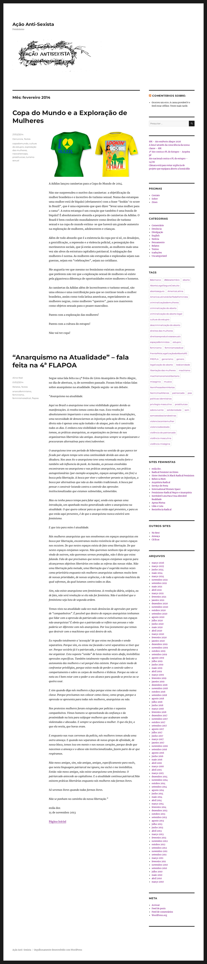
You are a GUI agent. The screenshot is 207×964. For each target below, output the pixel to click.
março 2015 (158, 773)
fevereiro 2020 (159, 637)
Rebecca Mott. (159, 479)
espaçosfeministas (159, 342)
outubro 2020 (159, 610)
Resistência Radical (161, 509)
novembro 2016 (160, 746)
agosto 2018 (158, 698)
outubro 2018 (158, 691)
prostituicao (18, 157)
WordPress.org (159, 915)
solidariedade (174, 410)
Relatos (16, 387)
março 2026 (158, 562)
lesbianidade (183, 364)
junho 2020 (157, 624)
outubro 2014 (158, 783)
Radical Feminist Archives (165, 472)
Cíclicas (155, 539)
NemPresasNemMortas (162, 387)
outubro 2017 (158, 722)
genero (180, 359)
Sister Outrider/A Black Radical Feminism (173, 475)
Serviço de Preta (160, 485)
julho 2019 (157, 661)
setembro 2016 (159, 749)
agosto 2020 (158, 617)
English (156, 235)
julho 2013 (157, 824)
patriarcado (178, 393)
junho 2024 (157, 569)
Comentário (158, 225)
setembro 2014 (159, 786)
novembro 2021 (160, 579)
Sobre (155, 198)
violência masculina (160, 438)
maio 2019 (157, 668)
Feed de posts (159, 908)
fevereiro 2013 (159, 837)
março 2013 (157, 834)
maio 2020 (157, 627)
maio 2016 (157, 759)
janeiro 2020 (158, 641)
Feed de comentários (162, 912)
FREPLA (154, 359)
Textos (27, 139)
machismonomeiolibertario (164, 376)
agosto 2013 (158, 820)
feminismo (18, 394)
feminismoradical (21, 398)
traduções (157, 252)
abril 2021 (157, 590)
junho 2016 (157, 756)
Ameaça (156, 536)
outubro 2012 (158, 844)
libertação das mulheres (163, 370)
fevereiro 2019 (159, 678)
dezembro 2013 (159, 810)
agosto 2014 (158, 790)
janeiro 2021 (158, 600)
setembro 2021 (159, 583)
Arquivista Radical (161, 482)
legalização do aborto (161, 364)
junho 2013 (157, 827)
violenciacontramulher (162, 421)
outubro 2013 (158, 814)
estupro (177, 342)
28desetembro (172, 280)
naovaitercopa (20, 153)
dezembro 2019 (160, 644)
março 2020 (158, 634)
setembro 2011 (159, 854)
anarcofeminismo (21, 391)
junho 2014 (157, 793)
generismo (167, 359)
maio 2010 (157, 875)
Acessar (156, 905)
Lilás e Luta (157, 506)
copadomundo (20, 143)
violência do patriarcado (163, 432)
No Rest (156, 532)
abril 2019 (157, 671)
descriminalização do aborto (165, 325)
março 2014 (158, 803)
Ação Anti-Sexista (33, 24)
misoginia (155, 381)
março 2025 (158, 566)
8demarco (155, 280)
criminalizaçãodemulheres (164, 302)
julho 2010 (157, 871)
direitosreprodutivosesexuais (165, 336)
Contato (156, 195)
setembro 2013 (159, 817)
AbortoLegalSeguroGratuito (164, 285)
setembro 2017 (159, 725)
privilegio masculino (161, 404)
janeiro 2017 (158, 742)
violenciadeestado (159, 427)
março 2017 (158, 739)
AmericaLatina (175, 291)
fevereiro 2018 (159, 712)
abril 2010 (157, 878)
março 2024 (158, 576)
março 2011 (157, 858)
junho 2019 (157, 664)
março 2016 (158, 766)
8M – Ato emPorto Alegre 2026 (165, 141)
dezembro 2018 (159, 685)
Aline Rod (17, 377)
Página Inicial (57, 821)
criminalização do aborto (163, 308)
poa (190, 393)
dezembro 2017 (159, 715)
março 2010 (158, 881)
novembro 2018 (160, 688)
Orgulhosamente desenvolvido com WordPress (58, 949)
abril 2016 (157, 763)
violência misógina (160, 444)
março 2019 (158, 674)
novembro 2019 (160, 647)
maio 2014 (157, 797)
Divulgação (157, 232)
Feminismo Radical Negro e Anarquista (172, 492)
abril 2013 (157, 831)
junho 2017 (157, 736)
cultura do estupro (159, 319)
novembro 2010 (160, 864)
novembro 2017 (160, 719)
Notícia (155, 239)
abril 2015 (157, 769)
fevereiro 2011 (159, 861)
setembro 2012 (159, 848)
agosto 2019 (158, 658)
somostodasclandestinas (163, 415)
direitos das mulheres (161, 330)
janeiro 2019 (158, 681)
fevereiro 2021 (159, 596)
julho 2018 (157, 702)
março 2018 (158, 708)
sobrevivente (157, 410)
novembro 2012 (160, 841)
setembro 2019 (159, 654)
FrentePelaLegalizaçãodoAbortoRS (168, 353)
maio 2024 (157, 573)
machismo (184, 370)
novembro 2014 (160, 780)
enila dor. (156, 468)
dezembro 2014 (159, 776)
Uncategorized (159, 256)
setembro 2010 (159, 868)
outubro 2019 (158, 651)
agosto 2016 (158, 753)
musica (168, 381)
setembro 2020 (159, 613)
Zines (155, 202)
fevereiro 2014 (159, 807)
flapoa (35, 398)
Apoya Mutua (158, 502)
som (187, 410)
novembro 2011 (159, 851)
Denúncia (17, 139)
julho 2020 (157, 620)
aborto (186, 280)
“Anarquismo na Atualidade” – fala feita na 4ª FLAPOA (70, 361)
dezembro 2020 (160, 603)
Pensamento (158, 242)
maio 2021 (157, 586)
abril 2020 (157, 630)
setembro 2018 (159, 695)
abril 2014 (157, 800)
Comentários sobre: (169, 95)
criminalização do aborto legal (166, 314)
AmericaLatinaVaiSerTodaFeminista (169, 297)
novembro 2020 (160, 607)
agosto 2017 (158, 729)
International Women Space (166, 489)
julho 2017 (157, 732)
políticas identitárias (161, 398)
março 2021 (158, 593)
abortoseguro (157, 291)
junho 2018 (157, 705)
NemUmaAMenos (159, 393)
